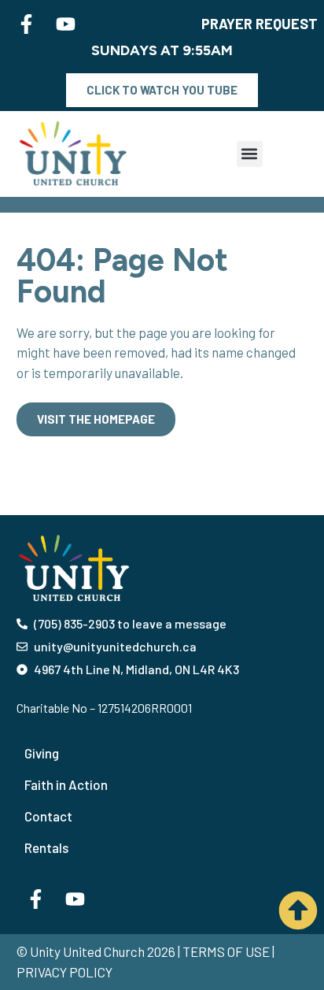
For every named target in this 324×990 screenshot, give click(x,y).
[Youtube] (65, 23)
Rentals (46, 847)
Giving (41, 753)
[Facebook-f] (26, 23)
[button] (250, 154)
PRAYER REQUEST (259, 23)
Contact (48, 816)
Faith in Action (66, 784)
